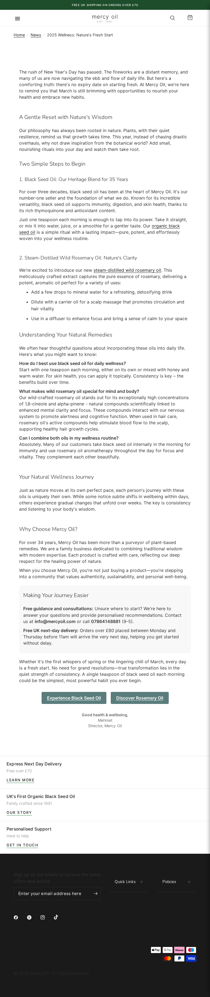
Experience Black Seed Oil (74, 698)
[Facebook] (20, 917)
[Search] (173, 18)
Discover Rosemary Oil (139, 698)
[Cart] (189, 18)
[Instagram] (46, 917)
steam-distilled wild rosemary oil (127, 270)
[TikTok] (60, 917)
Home (19, 35)
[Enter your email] (95, 893)
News (36, 35)
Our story (19, 812)
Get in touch (22, 845)
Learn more (20, 780)
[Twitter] (33, 917)
